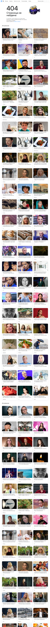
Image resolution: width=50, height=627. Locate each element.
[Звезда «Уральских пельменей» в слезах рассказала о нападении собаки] (25, 615)
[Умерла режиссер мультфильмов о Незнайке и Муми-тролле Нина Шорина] (40, 98)
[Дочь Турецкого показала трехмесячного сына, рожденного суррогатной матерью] (25, 160)
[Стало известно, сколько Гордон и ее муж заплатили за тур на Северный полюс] (9, 222)
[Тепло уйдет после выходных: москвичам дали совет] (40, 346)
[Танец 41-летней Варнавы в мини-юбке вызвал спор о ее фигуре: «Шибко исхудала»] (40, 408)
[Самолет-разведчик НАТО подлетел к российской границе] (25, 82)
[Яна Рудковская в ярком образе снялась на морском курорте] (9, 362)
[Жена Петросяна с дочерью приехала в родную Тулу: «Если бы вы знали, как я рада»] (25, 439)
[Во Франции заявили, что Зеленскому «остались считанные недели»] (25, 67)
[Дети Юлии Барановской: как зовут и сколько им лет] (40, 82)
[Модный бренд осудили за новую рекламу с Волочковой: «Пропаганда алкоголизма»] (25, 362)
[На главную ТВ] (3, 1)
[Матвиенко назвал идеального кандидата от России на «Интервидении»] (40, 237)
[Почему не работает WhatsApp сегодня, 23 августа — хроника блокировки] (9, 408)
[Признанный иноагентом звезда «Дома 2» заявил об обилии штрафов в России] (25, 129)
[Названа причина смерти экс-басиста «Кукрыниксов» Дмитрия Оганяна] (9, 315)
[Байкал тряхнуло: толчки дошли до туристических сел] (9, 486)
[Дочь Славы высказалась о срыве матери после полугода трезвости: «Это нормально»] (40, 222)
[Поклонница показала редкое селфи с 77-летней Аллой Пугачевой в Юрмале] (40, 175)
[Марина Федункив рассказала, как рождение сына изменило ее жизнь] (9, 331)
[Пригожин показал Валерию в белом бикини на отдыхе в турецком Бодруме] (9, 129)
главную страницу (17, 21)
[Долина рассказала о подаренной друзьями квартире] (9, 300)
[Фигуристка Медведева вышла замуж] (25, 455)
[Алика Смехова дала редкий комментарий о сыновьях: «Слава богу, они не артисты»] (25, 393)
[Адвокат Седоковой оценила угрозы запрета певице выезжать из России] (25, 222)
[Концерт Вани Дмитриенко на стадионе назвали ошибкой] (9, 377)
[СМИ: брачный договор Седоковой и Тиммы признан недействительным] (9, 268)
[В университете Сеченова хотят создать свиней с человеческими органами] (25, 237)
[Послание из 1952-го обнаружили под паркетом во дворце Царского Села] (40, 35)
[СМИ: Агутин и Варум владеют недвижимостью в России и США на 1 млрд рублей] (9, 584)
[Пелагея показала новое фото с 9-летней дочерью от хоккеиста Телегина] (9, 51)
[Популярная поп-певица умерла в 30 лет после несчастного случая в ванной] (40, 553)
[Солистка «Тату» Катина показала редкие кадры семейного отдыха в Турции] (40, 315)
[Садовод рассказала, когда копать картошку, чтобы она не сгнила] (40, 470)
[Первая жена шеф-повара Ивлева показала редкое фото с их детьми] (9, 522)
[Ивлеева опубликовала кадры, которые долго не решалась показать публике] (25, 206)
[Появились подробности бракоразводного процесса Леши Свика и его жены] (40, 331)
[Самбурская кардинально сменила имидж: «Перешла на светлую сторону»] (40, 300)
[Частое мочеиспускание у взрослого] (25, 408)
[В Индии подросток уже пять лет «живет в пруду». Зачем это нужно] (9, 82)
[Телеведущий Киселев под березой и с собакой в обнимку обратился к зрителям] (40, 506)
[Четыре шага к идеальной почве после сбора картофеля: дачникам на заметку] (9, 206)
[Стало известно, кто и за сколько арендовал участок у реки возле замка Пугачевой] (40, 160)
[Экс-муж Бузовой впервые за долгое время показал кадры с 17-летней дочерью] (25, 113)
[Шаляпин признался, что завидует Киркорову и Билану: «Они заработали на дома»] (9, 35)
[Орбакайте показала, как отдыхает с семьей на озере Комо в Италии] (25, 191)
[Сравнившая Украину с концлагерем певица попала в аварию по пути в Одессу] (9, 253)
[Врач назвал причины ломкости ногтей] (9, 346)
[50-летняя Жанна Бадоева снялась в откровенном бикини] (40, 113)
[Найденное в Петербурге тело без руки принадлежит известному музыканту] (40, 568)
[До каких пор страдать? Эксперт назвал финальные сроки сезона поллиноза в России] (9, 470)
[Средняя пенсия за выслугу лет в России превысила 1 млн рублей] (25, 424)
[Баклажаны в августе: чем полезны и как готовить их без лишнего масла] (9, 113)
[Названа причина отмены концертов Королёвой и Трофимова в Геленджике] (40, 522)
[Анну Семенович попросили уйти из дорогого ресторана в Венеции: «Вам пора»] (25, 537)
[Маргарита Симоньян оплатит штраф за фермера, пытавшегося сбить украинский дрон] (25, 268)
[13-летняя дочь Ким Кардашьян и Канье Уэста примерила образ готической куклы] (40, 206)
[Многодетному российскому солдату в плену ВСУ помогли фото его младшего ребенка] (25, 522)
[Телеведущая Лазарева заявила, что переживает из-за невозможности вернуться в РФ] (40, 377)
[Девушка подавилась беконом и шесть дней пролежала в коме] (40, 268)
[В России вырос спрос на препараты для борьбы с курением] (25, 300)
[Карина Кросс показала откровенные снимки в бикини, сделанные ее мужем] (25, 470)
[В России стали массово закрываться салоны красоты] (9, 191)
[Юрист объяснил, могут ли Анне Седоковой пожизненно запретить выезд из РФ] (40, 129)
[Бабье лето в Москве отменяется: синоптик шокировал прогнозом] (9, 175)
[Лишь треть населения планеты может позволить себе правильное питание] (25, 346)
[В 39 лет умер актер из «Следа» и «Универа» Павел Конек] (9, 144)
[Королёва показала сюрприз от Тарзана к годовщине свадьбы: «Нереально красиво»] (9, 553)
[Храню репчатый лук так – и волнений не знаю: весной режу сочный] (25, 315)
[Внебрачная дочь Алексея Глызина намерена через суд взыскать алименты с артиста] (9, 568)
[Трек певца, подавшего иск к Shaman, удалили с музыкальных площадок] (25, 377)
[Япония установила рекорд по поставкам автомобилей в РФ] (40, 455)
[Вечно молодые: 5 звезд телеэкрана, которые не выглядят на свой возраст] (40, 362)
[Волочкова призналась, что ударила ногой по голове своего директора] (40, 67)
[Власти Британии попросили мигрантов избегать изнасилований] (40, 191)
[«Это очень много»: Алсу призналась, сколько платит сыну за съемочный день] (40, 615)
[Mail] (1, 1)
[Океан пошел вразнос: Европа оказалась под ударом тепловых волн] (25, 568)
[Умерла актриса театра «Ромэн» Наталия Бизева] (25, 284)
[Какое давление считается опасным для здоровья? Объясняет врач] (25, 98)
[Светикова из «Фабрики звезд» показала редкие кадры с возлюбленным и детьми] (9, 160)
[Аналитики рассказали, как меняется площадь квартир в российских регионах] (40, 439)
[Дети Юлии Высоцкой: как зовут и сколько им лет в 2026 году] (9, 537)
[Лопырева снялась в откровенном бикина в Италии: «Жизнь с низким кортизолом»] (9, 439)
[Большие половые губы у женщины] (25, 35)
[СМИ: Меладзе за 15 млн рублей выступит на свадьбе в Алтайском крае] (25, 253)
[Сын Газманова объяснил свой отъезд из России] (9, 506)
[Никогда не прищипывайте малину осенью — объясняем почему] (9, 98)
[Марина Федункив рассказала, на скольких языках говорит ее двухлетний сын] (9, 67)
